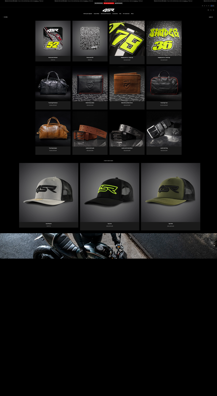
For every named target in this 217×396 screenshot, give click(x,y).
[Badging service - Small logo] (164, 38)
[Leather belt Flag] (164, 128)
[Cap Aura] (109, 192)
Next (199, 192)
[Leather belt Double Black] (127, 128)
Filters (5, 17)
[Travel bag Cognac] (53, 128)
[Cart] (213, 10)
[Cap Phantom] (48, 192)
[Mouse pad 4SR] (90, 38)
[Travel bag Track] (164, 83)
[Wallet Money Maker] (90, 83)
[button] (88, 14)
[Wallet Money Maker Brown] (127, 83)
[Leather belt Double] (90, 128)
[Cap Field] (170, 192)
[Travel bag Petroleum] (53, 83)
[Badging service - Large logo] (127, 38)
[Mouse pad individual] (53, 38)
